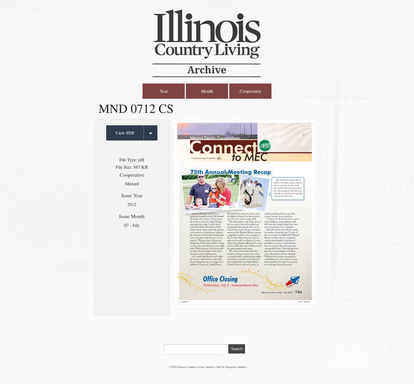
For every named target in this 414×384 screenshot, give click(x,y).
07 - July (132, 225)
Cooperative (250, 91)
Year (164, 91)
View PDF (125, 133)
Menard (132, 183)
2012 (131, 204)
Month (207, 91)
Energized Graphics (236, 367)
